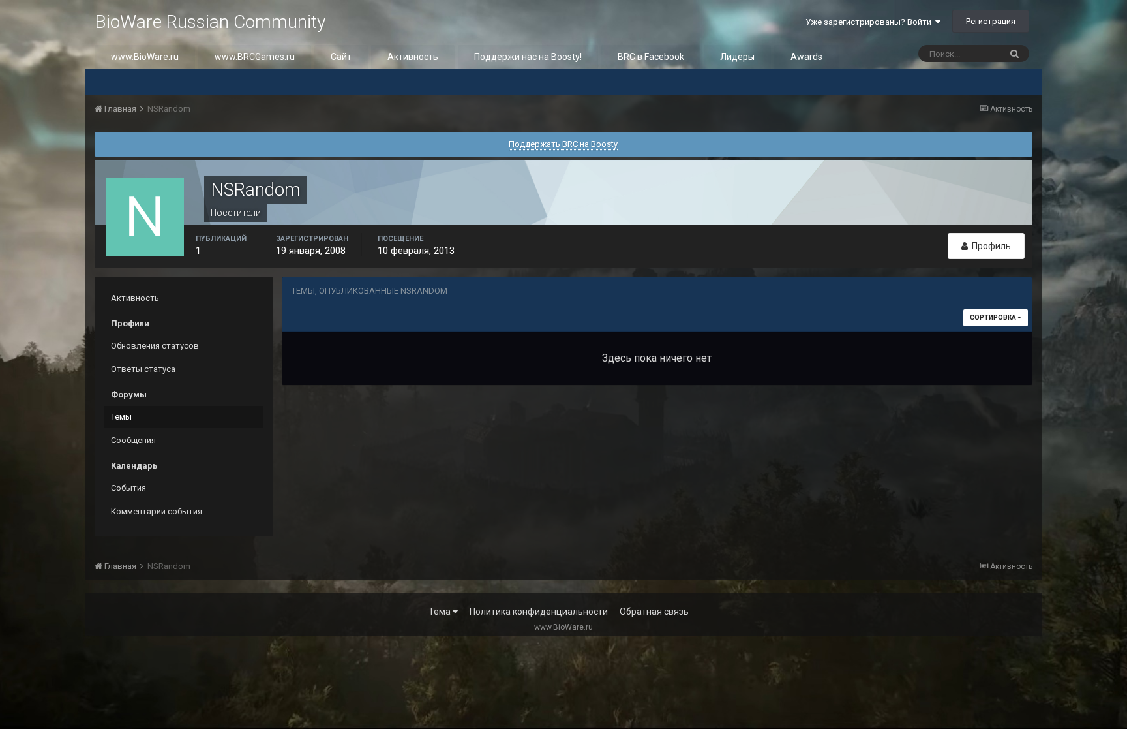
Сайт (341, 57)
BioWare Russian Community (210, 22)
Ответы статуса (143, 369)
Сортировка (993, 317)
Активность (412, 57)
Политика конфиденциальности (539, 611)
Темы (121, 417)
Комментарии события (156, 511)
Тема (440, 611)
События (128, 488)
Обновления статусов (155, 345)
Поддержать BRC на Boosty (563, 144)
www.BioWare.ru (145, 57)
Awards (806, 57)
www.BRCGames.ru (255, 57)
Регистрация (990, 21)
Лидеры (737, 57)
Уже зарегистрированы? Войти (870, 22)
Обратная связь (654, 611)
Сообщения (133, 440)
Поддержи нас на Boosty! (528, 57)
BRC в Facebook (651, 57)
